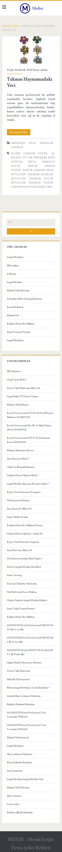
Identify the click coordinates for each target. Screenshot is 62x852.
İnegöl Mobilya (14, 282)
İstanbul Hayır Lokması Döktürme (24, 696)
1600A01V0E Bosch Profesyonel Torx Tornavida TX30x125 (26, 727)
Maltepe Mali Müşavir (18, 404)
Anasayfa (10, 26)
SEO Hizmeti (13, 371)
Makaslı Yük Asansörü (18, 737)
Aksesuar (18, 143)
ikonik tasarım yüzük (29, 153)
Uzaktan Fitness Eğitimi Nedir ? (23, 475)
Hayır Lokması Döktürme (19, 754)
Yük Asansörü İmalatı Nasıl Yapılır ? (24, 558)
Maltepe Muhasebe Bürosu (20, 450)
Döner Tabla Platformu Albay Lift (23, 388)
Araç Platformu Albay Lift (19, 550)
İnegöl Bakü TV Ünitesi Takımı (22, 396)
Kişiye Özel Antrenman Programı (23, 492)
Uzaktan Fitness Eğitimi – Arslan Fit (25, 533)
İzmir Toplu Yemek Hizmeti (21, 608)
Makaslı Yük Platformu (18, 290)
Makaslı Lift (13, 315)
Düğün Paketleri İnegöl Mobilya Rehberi (27, 600)
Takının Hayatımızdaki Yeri (31, 50)
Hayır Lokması (14, 796)
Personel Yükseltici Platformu (22, 583)
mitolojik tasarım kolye (32, 178)
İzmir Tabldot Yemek (17, 517)
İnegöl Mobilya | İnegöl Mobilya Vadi (25, 779)
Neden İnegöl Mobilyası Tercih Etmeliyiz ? (28, 687)
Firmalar (46, 143)
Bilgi (32, 143)
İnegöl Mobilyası (15, 257)
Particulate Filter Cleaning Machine (24, 298)
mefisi (43, 70)
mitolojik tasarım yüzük (32, 182)
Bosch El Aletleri (15, 307)
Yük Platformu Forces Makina (22, 592)
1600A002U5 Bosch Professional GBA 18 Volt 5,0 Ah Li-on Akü (30, 627)
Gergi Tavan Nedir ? (17, 379)
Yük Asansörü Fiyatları (18, 500)
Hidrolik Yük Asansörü (18, 679)
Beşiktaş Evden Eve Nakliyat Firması (25, 525)
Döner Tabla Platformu (18, 671)
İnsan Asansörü (15, 770)
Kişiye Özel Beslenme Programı (23, 542)
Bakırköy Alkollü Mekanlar (20, 812)
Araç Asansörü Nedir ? (18, 458)
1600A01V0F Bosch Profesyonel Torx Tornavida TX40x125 (26, 714)
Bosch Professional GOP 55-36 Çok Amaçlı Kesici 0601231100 (28, 440)
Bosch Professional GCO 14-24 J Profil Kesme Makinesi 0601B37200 (30, 415)
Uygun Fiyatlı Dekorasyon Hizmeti (24, 662)
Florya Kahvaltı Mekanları (19, 762)
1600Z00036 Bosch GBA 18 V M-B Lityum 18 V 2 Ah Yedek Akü (30, 652)
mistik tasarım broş (38, 170)
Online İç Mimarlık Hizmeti (21, 467)
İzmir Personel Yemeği (18, 332)
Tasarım (17, 147)
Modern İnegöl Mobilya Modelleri (24, 567)
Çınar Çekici (13, 804)
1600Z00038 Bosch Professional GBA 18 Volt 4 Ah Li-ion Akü (30, 639)
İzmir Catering (14, 575)
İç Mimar (11, 274)
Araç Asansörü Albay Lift (19, 508)
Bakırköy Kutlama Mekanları (21, 704)
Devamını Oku (20, 132)
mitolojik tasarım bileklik (32, 174)
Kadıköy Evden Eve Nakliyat (20, 323)
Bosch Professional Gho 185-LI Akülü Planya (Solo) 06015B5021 (29, 427)
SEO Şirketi (13, 265)
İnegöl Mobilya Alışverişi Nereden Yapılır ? (28, 484)
